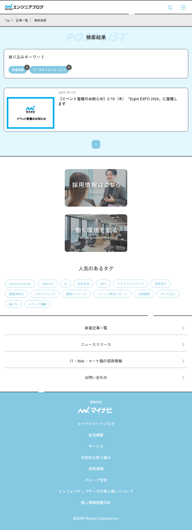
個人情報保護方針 (96, 502)
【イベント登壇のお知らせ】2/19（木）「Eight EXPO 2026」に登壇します (118, 101)
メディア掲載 (37, 304)
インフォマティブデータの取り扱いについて (96, 491)
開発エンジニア (76, 294)
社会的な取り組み (96, 457)
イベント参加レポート (113, 294)
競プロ (13, 304)
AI (65, 283)
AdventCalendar (20, 283)
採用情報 (96, 468)
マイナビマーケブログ (96, 423)
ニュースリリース (96, 344)
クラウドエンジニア (130, 283)
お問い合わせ (96, 377)
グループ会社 (96, 479)
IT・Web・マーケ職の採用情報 (96, 360)
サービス (96, 446)
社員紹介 (160, 283)
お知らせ (48, 283)
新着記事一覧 (96, 327)
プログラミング (45, 294)
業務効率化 (16, 294)
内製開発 (144, 294)
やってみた (168, 294)
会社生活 (84, 283)
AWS (103, 283)
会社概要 (96, 434)
